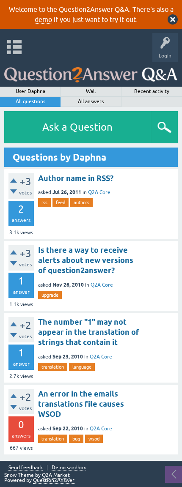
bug (76, 438)
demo (43, 19)
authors (81, 202)
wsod (93, 438)
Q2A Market (56, 475)
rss (44, 202)
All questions (30, 101)
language (81, 366)
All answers (91, 101)
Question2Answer (53, 480)
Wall (91, 91)
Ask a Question (77, 127)
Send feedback (25, 468)
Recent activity (151, 91)
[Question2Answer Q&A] (90, 72)
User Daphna (30, 91)
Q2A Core (99, 192)
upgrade (49, 295)
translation (52, 366)
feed (60, 202)
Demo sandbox (69, 468)
